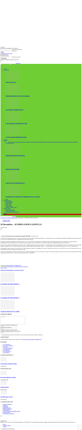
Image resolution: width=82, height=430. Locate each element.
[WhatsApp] (16, 232)
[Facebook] (3, 232)
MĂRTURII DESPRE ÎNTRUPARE (15, 155)
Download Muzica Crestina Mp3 (12, 212)
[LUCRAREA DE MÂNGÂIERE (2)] (7, 281)
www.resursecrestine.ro (8, 348)
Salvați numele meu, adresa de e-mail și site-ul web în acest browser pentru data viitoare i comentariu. (22, 334)
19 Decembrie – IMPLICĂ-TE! (14, 265)
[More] (21, 231)
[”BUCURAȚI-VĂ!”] (13, 79)
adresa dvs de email (16, 57)
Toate (7, 142)
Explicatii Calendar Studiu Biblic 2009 (49, 142)
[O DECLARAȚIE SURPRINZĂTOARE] (13, 121)
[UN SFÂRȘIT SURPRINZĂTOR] (13, 107)
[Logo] (5, 66)
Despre (4, 424)
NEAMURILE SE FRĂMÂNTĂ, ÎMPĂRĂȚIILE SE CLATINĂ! (23, 196)
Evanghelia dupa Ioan (21, 142)
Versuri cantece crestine (10, 210)
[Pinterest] (12, 232)
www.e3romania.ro (7, 351)
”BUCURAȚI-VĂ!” (11, 82)
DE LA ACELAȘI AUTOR (18, 270)
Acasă (5, 68)
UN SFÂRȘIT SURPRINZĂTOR (14, 110)
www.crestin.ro (6, 352)
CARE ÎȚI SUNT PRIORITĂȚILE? (15, 183)
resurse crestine (4, 267)
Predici (5, 140)
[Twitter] (7, 232)
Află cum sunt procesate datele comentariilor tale (31, 339)
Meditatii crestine (9, 201)
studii (7, 199)
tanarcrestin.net (6, 350)
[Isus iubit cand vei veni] (4, 394)
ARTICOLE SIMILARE (6, 270)
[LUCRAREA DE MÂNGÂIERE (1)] (7, 295)
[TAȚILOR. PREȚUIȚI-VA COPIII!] (7, 309)
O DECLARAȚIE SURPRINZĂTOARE (16, 123)
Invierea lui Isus (5, 387)
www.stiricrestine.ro (7, 349)
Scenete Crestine (9, 206)
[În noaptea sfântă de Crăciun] (4, 374)
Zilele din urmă (11, 143)
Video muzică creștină (10, 209)
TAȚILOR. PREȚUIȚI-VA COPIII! (10, 311)
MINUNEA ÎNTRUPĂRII (12, 169)
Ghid (5, 213)
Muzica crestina (7, 208)
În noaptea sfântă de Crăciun (8, 377)
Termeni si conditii (7, 425)
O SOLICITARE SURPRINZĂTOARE (16, 137)
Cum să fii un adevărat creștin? (9, 363)
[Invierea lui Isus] (4, 384)
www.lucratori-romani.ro (8, 345)
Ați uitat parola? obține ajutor (6, 53)
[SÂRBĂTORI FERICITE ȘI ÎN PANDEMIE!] (13, 93)
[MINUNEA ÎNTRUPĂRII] (13, 166)
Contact (4, 426)
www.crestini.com (6, 344)
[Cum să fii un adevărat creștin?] (4, 361)
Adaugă (5, 214)
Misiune (5, 139)
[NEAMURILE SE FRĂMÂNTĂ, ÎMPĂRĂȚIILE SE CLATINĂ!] (13, 194)
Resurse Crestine (7, 200)
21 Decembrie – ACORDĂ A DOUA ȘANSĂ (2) (17, 266)
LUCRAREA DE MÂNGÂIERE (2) (10, 284)
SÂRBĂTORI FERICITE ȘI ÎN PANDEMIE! (18, 96)
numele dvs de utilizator (17, 49)
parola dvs (14, 50)
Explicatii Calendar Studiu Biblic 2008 (34, 142)
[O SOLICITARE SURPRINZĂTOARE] (13, 134)
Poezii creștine (8, 203)
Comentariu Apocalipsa (12, 142)
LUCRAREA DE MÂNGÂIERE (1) (10, 298)
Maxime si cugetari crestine (11, 207)
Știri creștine (6, 69)
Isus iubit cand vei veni (6, 397)
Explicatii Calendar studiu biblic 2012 (65, 142)
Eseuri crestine (9, 205)
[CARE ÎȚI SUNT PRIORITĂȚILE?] (13, 180)
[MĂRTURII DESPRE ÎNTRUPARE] (13, 153)
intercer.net (5, 346)
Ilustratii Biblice (9, 202)
